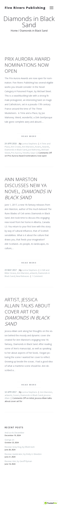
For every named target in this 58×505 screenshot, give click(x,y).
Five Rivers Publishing (25, 8)
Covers (16, 395)
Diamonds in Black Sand (16, 149)
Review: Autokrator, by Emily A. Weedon (23, 454)
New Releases (22, 276)
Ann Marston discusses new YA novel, (28, 188)
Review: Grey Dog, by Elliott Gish (20, 446)
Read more (29, 136)
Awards (45, 146)
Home (14, 30)
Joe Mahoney (34, 149)
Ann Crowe (16, 146)
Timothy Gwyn (29, 152)
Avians (38, 146)
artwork (33, 273)
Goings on (9, 439)
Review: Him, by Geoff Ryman (18, 461)
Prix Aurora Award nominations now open (27, 65)
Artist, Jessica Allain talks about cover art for (27, 311)
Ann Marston (28, 146)
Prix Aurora (16, 152)
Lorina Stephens (29, 143)
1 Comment (37, 276)
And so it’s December (14, 432)
